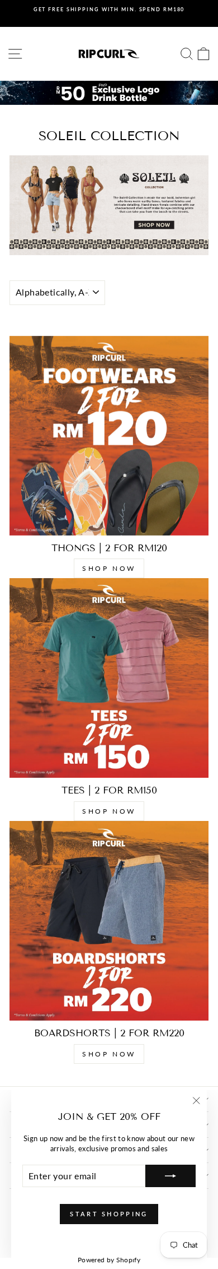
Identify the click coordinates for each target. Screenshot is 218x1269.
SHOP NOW (109, 568)
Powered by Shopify (109, 1260)
